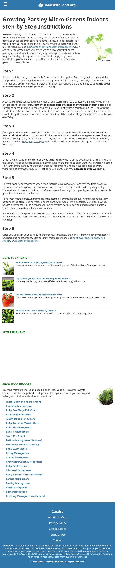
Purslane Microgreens (19, 406)
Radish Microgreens (18, 431)
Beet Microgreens (16, 491)
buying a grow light (33, 141)
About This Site (57, 517)
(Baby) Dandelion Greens (20, 418)
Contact (57, 540)
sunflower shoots (37, 46)
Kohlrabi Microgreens (19, 427)
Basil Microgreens (16, 487)
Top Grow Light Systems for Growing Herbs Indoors (43, 278)
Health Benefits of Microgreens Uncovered (39, 262)
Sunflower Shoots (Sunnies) (22, 444)
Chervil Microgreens (18, 457)
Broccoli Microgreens (18, 414)
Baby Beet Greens (16, 466)
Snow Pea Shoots (16, 436)
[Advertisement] (57, 355)
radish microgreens (61, 46)
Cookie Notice (57, 528)
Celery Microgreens (17, 453)
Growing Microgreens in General (25, 496)
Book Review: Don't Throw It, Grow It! (36, 310)
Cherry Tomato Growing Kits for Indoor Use (39, 294)
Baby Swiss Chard (16, 449)
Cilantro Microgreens (18, 470)
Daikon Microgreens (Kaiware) (24, 440)
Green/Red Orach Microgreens (24, 461)
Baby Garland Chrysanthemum (24, 474)
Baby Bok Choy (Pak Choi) (21, 410)
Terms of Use (57, 534)
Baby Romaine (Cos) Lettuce (22, 423)
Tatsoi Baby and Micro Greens (23, 401)
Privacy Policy (57, 523)
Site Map (57, 511)
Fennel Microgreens (17, 479)
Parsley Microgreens (18, 483)
